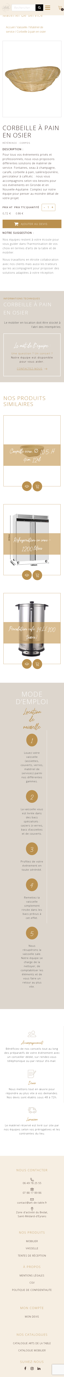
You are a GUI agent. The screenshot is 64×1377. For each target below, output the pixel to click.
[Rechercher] (39, 7)
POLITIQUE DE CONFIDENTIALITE (32, 1290)
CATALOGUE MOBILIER (32, 1350)
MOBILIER (32, 1241)
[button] (32, 369)
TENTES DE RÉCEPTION (32, 1255)
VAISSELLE (32, 1248)
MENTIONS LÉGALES (32, 1275)
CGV (32, 1282)
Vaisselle (22, 27)
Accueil (10, 27)
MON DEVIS (32, 1316)
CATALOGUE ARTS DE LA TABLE (32, 1343)
